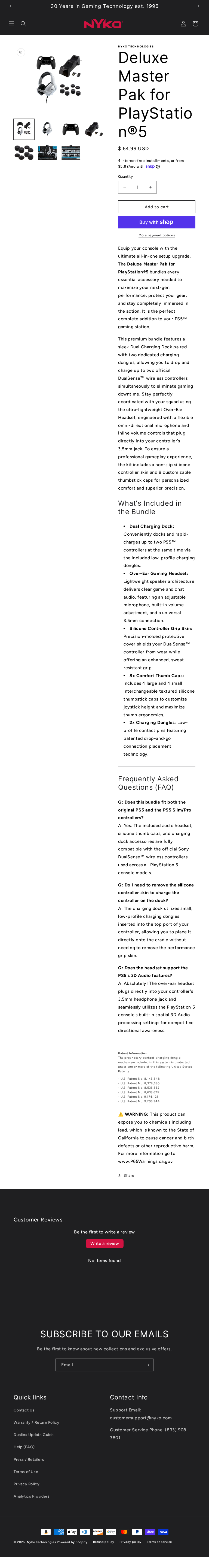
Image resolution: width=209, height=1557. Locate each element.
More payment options (157, 235)
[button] (11, 24)
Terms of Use (26, 1472)
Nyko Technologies (41, 1542)
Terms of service (159, 1542)
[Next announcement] (198, 6)
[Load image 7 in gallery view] (70, 152)
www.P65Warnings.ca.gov (145, 1161)
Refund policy (103, 1542)
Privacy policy (130, 1542)
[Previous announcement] (11, 6)
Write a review (104, 1243)
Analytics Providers (32, 1496)
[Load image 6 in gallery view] (47, 152)
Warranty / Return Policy (36, 1422)
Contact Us (24, 1410)
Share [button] (129, 1175)
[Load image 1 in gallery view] (24, 129)
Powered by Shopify (72, 1542)
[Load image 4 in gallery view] (94, 129)
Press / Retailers (29, 1459)
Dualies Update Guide (34, 1434)
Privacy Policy (26, 1484)
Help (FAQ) (24, 1447)
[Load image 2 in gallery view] (47, 129)
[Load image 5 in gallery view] (24, 152)
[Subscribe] (147, 1365)
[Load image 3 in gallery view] (70, 129)
